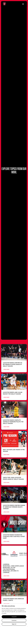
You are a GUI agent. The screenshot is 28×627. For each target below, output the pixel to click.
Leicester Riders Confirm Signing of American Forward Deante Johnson (14, 506)
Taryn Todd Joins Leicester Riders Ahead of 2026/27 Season (13, 478)
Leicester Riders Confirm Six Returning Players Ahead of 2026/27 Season (12, 364)
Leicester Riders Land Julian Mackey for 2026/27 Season (12, 393)
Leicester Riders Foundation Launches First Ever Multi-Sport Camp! (14, 536)
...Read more (6, 369)
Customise (14, 620)
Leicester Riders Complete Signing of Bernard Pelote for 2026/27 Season (13, 421)
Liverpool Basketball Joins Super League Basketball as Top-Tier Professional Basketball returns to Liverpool (13, 568)
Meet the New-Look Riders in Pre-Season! (14, 450)
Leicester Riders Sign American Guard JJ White (13, 599)
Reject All (14, 624)
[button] (23, 4)
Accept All (14, 616)
